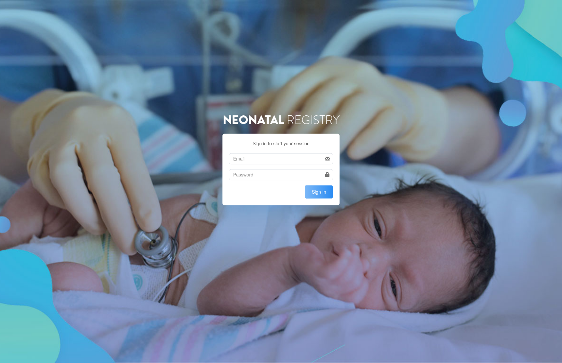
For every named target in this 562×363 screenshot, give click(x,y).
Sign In (319, 191)
